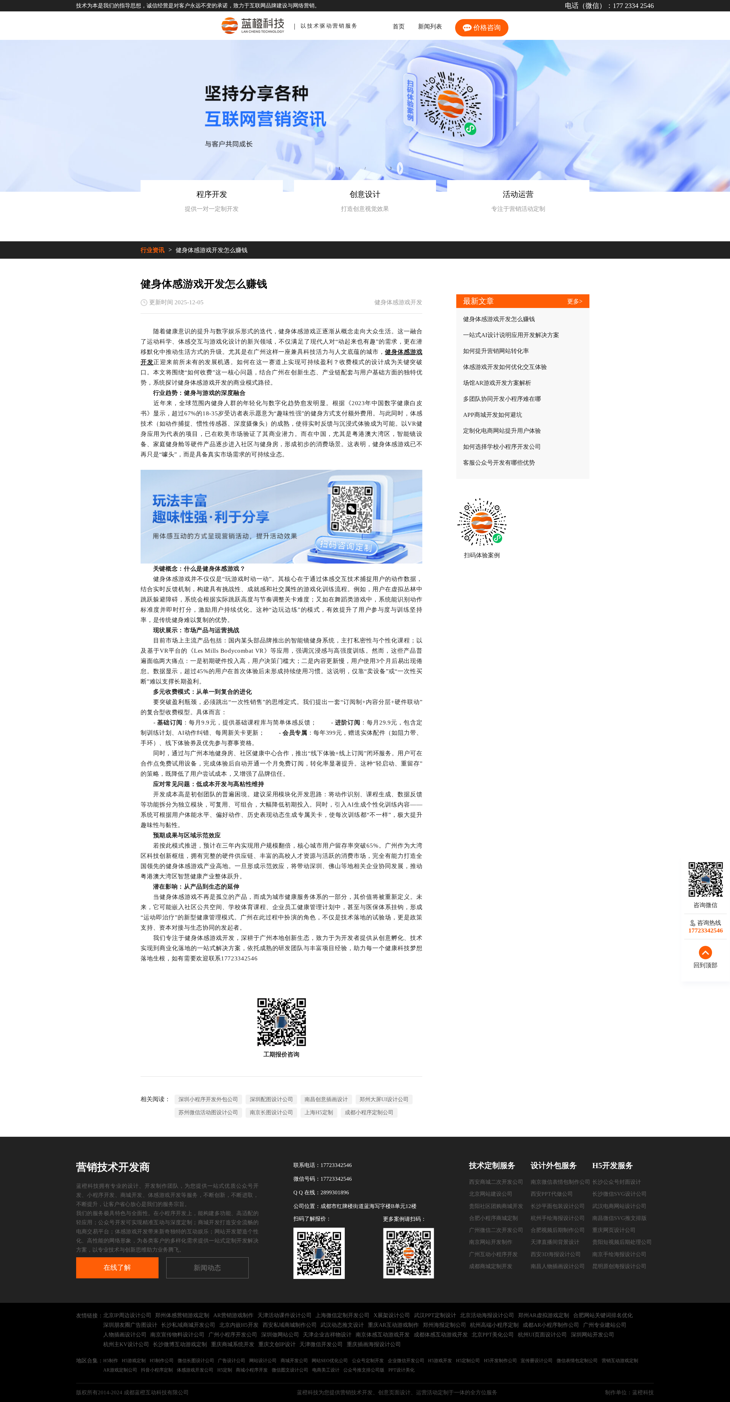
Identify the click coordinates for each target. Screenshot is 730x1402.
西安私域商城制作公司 (290, 1325)
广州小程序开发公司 (232, 1335)
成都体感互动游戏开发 (441, 1335)
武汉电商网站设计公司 (619, 1206)
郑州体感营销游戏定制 (182, 1315)
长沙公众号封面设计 (616, 1182)
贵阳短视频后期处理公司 (622, 1242)
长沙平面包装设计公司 (558, 1206)
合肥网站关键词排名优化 (603, 1315)
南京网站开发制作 (490, 1242)
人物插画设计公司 (125, 1335)
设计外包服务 (554, 1165)
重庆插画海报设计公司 (374, 1344)
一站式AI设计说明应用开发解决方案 (511, 335)
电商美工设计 (326, 1370)
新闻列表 (430, 26)
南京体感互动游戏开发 (383, 1335)
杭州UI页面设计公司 (542, 1335)
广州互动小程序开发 (493, 1254)
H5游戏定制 (134, 1360)
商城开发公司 (294, 1360)
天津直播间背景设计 (555, 1242)
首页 (399, 26)
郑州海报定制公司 (444, 1325)
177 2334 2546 (633, 5)
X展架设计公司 (392, 1315)
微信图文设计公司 (290, 1370)
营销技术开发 (356, 1392)
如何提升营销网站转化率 (496, 351)
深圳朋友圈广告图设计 (130, 1325)
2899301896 (335, 1192)
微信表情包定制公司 (577, 1360)
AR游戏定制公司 (120, 1370)
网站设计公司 (263, 1360)
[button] (330, 168)
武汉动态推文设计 (342, 1325)
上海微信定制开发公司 (342, 1315)
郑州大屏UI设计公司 (384, 1099)
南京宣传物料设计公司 (177, 1335)
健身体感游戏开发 (398, 302)
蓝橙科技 (643, 1392)
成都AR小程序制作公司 (551, 1325)
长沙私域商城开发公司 (188, 1325)
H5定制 (224, 1370)
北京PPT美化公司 (493, 1335)
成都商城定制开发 (490, 1266)
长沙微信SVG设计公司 (619, 1194)
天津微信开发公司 (321, 1344)
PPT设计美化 (401, 1370)
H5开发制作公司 (500, 1360)
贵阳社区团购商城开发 (496, 1206)
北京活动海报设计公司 (487, 1315)
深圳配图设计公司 (271, 1099)
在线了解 (117, 1267)
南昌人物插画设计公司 (558, 1266)
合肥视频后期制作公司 (558, 1230)
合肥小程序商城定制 (493, 1218)
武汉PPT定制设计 (435, 1315)
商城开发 (131, 1195)
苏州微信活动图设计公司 (208, 1112)
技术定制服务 (492, 1165)
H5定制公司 (468, 1360)
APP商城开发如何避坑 (492, 414)
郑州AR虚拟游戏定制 (543, 1315)
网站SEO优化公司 (330, 1360)
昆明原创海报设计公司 (619, 1266)
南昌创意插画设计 (326, 1099)
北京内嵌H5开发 (239, 1325)
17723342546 (336, 1165)
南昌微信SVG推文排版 (619, 1218)
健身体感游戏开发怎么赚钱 (212, 250)
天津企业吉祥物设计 (327, 1335)
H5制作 (110, 1360)
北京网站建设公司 (490, 1194)
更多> (575, 301)
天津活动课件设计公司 (284, 1315)
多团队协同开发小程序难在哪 (502, 398)
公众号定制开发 (368, 1360)
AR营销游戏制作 (233, 1315)
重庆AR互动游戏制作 (393, 1325)
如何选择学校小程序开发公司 (502, 446)
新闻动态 (207, 1268)
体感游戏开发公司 (195, 1370)
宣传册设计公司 (537, 1360)
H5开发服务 (612, 1165)
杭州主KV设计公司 (126, 1344)
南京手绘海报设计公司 (619, 1254)
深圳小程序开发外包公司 (208, 1099)
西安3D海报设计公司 (556, 1254)
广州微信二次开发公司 (496, 1230)
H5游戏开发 (440, 1360)
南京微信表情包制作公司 (560, 1182)
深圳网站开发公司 (592, 1335)
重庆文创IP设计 (277, 1344)
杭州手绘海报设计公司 (558, 1218)
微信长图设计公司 (196, 1360)
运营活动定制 (432, 1392)
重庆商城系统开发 (232, 1344)
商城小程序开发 (252, 1370)
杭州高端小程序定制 (494, 1325)
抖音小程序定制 (157, 1370)
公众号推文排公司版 (363, 1370)
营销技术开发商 (113, 1167)
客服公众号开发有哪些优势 (499, 462)
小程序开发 (101, 1195)
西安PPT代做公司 (552, 1194)
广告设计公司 (231, 1360)
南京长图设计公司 (271, 1112)
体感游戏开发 (164, 1195)
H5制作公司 (162, 1360)
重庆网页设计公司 (614, 1230)
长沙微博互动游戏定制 (180, 1344)
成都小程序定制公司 (369, 1112)
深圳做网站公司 (280, 1335)
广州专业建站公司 (604, 1325)
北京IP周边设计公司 (127, 1315)
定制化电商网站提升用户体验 (502, 430)
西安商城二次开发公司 (496, 1182)
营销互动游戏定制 (620, 1360)
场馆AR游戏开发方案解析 (497, 382)
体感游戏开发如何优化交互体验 (505, 367)
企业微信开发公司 (406, 1360)
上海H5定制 (319, 1112)
